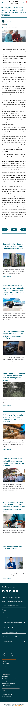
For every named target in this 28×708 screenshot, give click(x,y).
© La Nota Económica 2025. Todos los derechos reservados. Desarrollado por (14, 705)
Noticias (8, 24)
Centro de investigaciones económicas (12, 622)
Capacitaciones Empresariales (10, 637)
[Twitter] (7, 591)
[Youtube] (10, 591)
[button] (3, 2)
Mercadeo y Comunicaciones (10, 632)
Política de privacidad (6, 696)
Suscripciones (6, 617)
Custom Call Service (8, 627)
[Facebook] (3, 591)
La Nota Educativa (7, 641)
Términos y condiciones (7, 694)
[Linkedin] (17, 591)
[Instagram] (14, 591)
